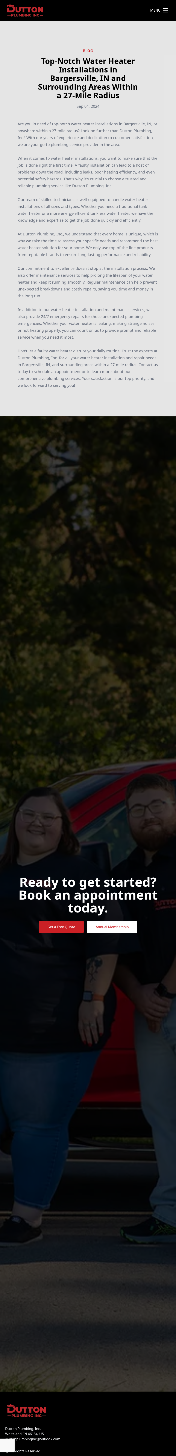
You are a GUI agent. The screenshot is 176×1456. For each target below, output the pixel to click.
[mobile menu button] (166, 10)
